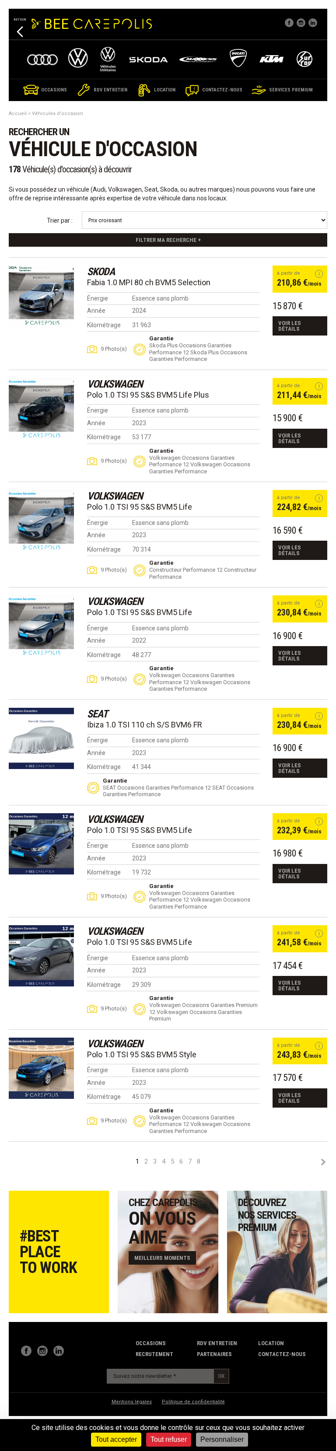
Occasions (151, 1343)
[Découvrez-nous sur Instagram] (42, 1351)
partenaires (214, 1354)
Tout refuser (168, 1439)
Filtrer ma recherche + (168, 240)
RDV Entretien (217, 1343)
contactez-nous (282, 1354)
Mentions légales (132, 1402)
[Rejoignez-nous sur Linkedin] (312, 22)
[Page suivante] (322, 1162)
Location (271, 1343)
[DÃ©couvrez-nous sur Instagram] (301, 22)
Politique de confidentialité (193, 1402)
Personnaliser (222, 1439)
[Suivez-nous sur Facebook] (289, 22)
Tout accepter (116, 1439)
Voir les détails (289, 326)
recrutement (154, 1354)
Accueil (18, 113)
